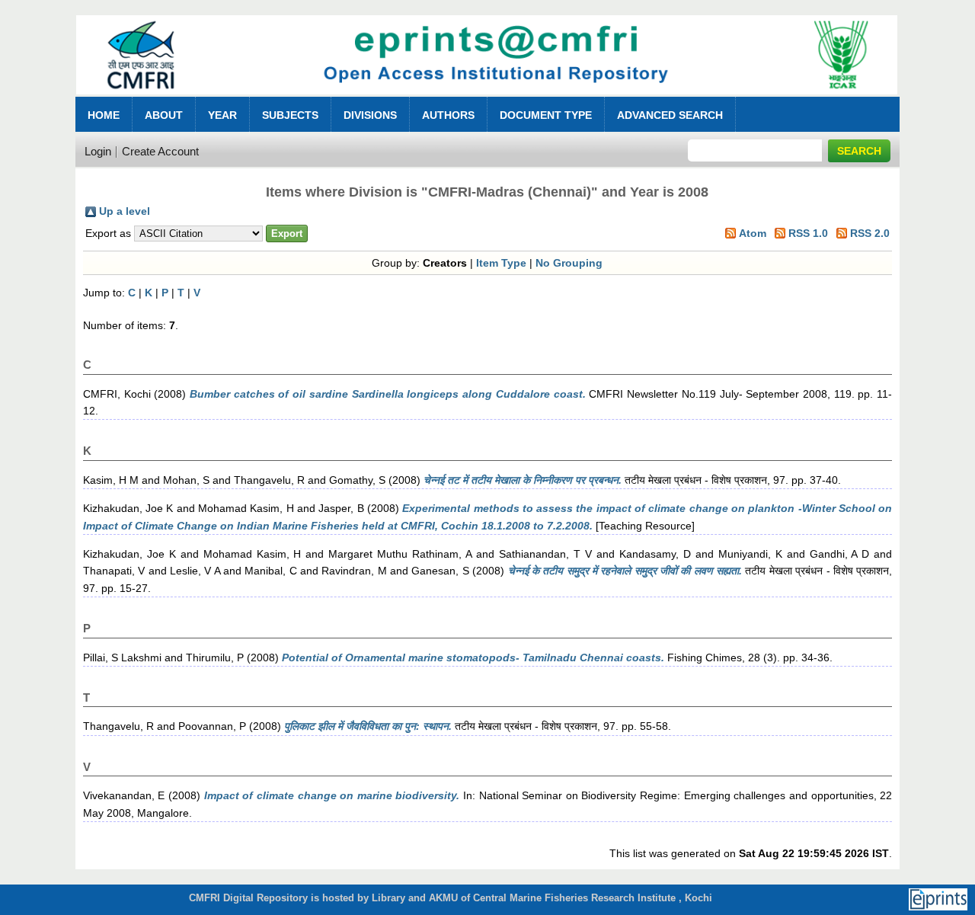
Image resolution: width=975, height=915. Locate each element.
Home (104, 115)
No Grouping (569, 263)
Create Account (160, 151)
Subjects (290, 115)
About (164, 115)
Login (98, 151)
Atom (752, 233)
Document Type (546, 115)
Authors (448, 115)
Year (222, 115)
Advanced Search (670, 115)
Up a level (124, 211)
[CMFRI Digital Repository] (487, 98)
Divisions (370, 115)
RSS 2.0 (870, 233)
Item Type (501, 263)
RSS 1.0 (808, 233)
